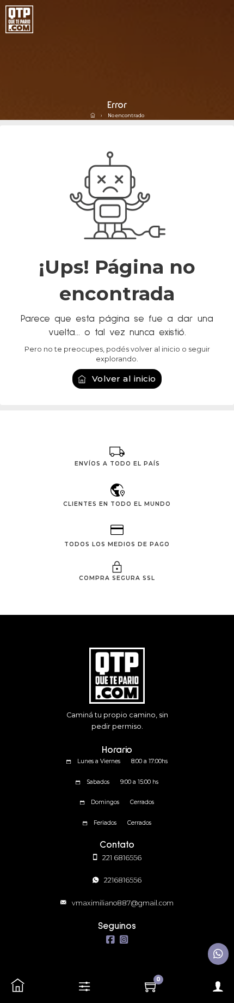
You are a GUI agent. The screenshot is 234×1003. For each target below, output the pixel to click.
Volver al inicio (124, 378)
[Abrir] (84, 986)
